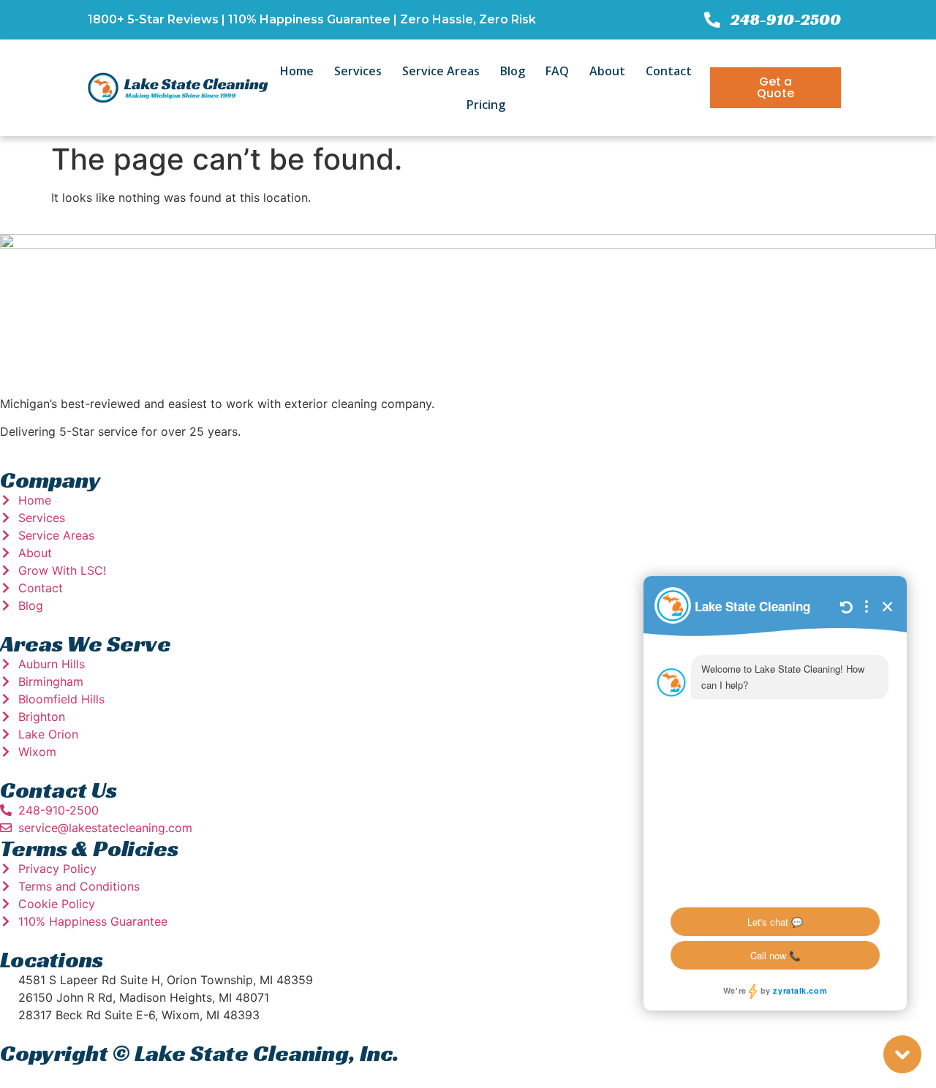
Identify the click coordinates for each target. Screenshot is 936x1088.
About (607, 71)
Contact (669, 71)
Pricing (486, 105)
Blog (512, 71)
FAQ (557, 71)
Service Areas (441, 71)
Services (358, 71)
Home (297, 71)
